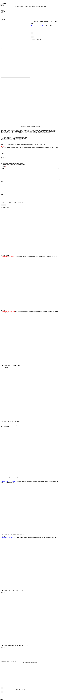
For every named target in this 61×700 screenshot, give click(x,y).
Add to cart (18, 689)
